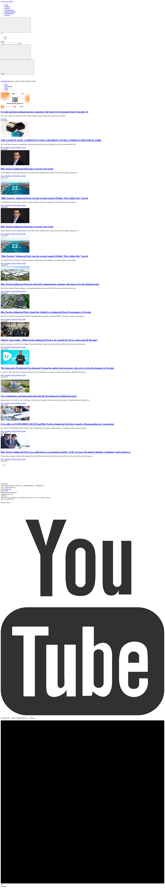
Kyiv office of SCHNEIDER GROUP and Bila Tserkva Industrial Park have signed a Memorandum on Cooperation (57, 424)
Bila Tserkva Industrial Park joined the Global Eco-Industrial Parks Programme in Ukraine (46, 312)
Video (6, 90)
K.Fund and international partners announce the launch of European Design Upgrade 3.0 (44, 112)
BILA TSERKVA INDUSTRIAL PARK (13, 147)
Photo (6, 88)
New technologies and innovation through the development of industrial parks (39, 396)
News (6, 84)
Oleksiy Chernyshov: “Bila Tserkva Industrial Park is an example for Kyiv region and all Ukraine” (49, 340)
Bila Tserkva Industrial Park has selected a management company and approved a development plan (50, 284)
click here (8, 489)
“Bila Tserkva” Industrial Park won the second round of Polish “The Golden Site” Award (44, 198)
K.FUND (4, 119)
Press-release (8, 86)
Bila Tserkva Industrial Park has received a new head (27, 169)
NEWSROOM (5, 81)
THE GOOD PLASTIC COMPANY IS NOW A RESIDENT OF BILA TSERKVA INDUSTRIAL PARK (51, 140)
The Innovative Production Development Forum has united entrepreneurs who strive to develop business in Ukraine (57, 368)
